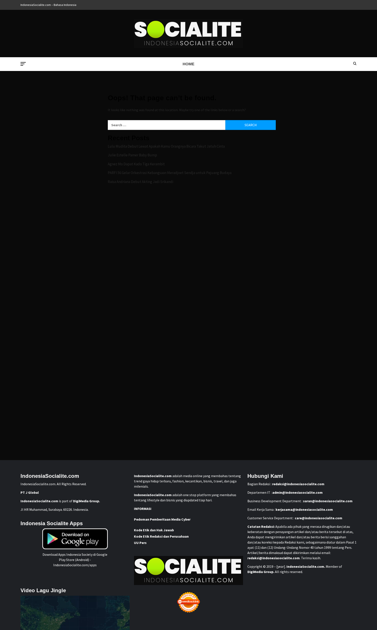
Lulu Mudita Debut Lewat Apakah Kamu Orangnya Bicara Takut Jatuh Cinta (166, 146)
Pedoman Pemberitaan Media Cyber (162, 519)
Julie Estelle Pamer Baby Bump (132, 155)
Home (188, 64)
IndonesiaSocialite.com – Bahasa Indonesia (48, 5)
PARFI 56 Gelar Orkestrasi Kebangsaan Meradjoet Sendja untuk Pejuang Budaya (169, 172)
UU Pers (140, 542)
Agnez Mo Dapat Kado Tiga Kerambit (136, 164)
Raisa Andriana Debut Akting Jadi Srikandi (140, 181)
